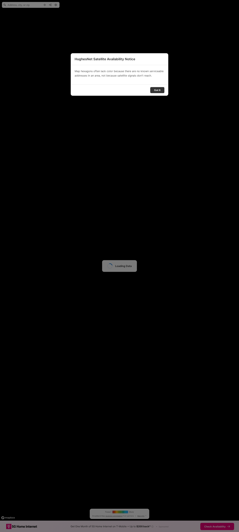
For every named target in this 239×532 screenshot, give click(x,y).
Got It (157, 90)
